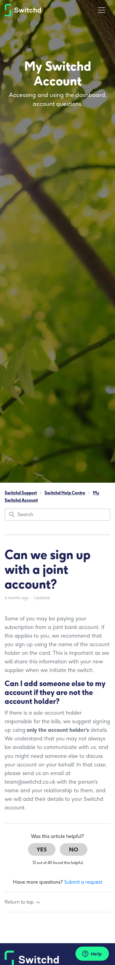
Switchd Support (21, 493)
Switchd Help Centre (64, 493)
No (73, 849)
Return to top (20, 902)
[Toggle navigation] (101, 10)
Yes (41, 849)
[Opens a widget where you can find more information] (92, 954)
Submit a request (83, 882)
